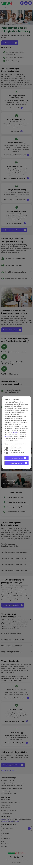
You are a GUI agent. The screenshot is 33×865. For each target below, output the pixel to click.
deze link (16, 432)
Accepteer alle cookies (16, 458)
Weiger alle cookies (16, 463)
